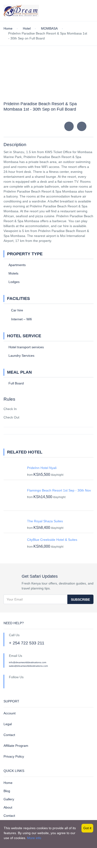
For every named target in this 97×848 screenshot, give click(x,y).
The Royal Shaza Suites (45, 521)
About (8, 807)
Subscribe (80, 599)
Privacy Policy (14, 756)
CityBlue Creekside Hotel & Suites (52, 540)
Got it (87, 828)
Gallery (9, 799)
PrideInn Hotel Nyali (42, 468)
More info (34, 838)
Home (8, 783)
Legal (8, 724)
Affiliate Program (16, 745)
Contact (9, 735)
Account (10, 713)
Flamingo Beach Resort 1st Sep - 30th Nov (59, 490)
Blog (7, 791)
